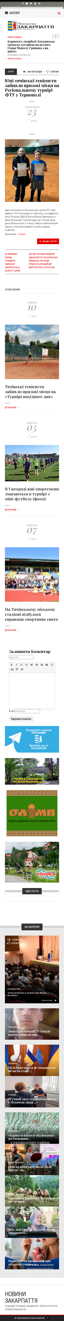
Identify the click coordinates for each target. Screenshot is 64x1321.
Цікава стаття (49, 241)
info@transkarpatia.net (15, 1309)
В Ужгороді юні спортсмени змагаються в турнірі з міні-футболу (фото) (32, 493)
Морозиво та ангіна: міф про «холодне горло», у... (29, 1262)
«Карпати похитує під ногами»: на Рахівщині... (31, 1137)
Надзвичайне (13, 1131)
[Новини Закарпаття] (32, 26)
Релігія (11, 1225)
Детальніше (12, 407)
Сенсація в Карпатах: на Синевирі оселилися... (33, 1199)
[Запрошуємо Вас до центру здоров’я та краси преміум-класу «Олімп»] (32, 813)
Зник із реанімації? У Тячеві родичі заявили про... (29, 1033)
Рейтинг (54, 71)
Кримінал (12, 1095)
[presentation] (12, 665)
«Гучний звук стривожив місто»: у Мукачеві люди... (33, 1100)
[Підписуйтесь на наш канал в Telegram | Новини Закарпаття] (32, 739)
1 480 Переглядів (34, 71)
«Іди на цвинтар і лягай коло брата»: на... (30, 1168)
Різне (10, 1257)
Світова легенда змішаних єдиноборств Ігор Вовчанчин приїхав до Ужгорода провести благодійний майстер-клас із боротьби (43, 261)
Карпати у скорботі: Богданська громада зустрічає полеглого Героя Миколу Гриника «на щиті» (31, 36)
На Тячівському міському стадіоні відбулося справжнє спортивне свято (31, 614)
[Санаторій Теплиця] (32, 862)
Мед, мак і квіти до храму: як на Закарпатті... (31, 1231)
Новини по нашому (15, 1163)
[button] (11, 665)
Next (57, 36)
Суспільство (13, 989)
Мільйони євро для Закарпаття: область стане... (32, 1069)
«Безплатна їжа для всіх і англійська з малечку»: (28, 994)
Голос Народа (13, 1027)
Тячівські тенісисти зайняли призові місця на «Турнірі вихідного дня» (30, 391)
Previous (54, 36)
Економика (12, 1063)
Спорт (22, 234)
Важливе (11, 1194)
